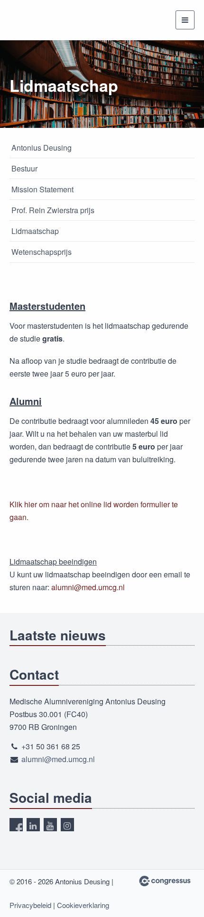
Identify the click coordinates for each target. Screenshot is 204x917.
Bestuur (24, 168)
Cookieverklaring (83, 905)
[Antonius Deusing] (33, 20)
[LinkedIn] (33, 824)
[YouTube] (50, 824)
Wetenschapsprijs (41, 251)
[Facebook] (16, 824)
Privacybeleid (30, 905)
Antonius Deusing (41, 147)
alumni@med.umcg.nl (88, 587)
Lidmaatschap (35, 230)
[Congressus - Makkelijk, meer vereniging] (165, 881)
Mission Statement (42, 189)
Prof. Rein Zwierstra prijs (52, 210)
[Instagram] (67, 824)
